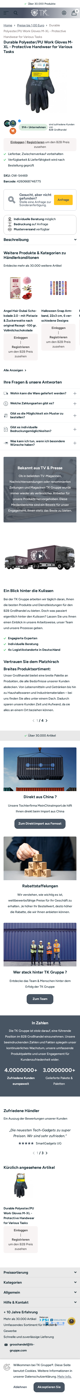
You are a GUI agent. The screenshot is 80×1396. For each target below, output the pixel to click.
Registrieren (35, 142)
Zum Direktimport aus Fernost (40, 823)
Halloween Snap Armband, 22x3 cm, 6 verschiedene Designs (56, 316)
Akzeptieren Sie (49, 1387)
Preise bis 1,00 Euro (30, 25)
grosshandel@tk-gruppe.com (22, 1347)
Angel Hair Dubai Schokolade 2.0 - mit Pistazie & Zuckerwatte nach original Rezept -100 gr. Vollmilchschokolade (21, 320)
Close (15, 13)
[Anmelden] (64, 13)
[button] (33, 720)
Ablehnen (20, 1387)
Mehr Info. (64, 1376)
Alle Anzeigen (14, 370)
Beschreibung (16, 239)
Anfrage (63, 200)
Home (8, 25)
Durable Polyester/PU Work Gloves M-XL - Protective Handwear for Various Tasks (19, 1215)
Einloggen (17, 142)
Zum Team (40, 999)
